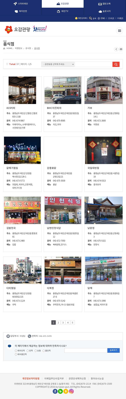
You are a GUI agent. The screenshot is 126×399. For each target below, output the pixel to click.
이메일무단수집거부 (54, 378)
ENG (103, 18)
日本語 (111, 18)
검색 (94, 19)
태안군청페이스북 (55, 391)
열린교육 (107, 4)
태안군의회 (82, 18)
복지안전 (23, 11)
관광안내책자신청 (77, 378)
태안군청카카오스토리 (66, 391)
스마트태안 (23, 4)
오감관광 (65, 4)
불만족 (48, 351)
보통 (39, 351)
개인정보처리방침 (30, 378)
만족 (31, 351)
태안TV (64, 11)
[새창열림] (39, 29)
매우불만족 (22, 354)
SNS (116, 49)
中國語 (120, 18)
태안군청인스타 (71, 391)
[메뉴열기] (119, 30)
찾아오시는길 (97, 378)
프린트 (121, 49)
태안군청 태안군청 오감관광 (17, 29)
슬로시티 (107, 11)
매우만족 (21, 351)
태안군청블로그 (60, 391)
